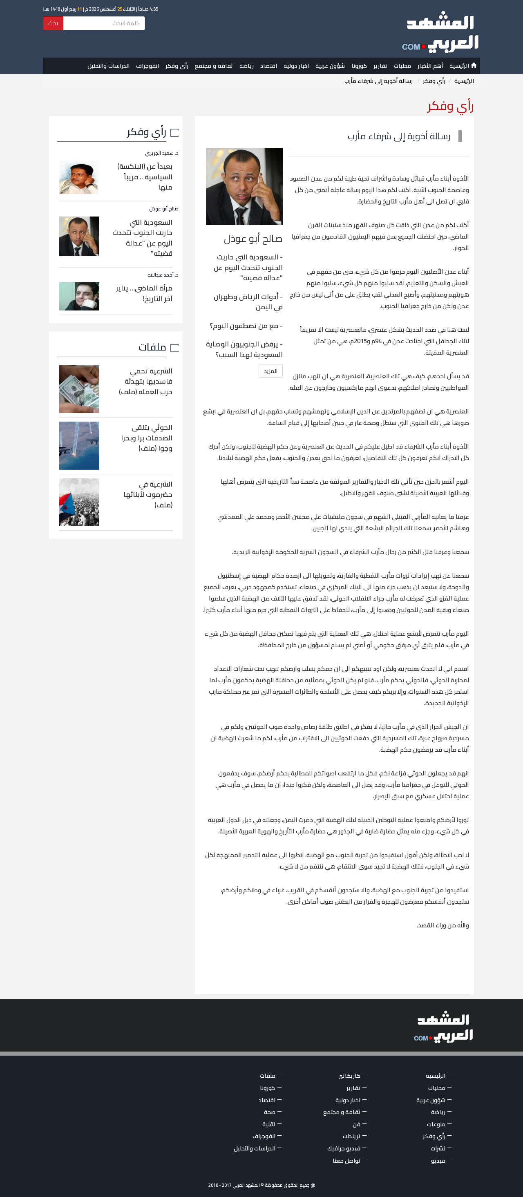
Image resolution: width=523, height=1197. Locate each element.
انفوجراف (147, 65)
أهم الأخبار (430, 65)
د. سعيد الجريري (162, 153)
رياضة (246, 65)
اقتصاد (268, 65)
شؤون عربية (330, 65)
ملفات (152, 346)
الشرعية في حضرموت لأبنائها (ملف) (147, 494)
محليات (402, 65)
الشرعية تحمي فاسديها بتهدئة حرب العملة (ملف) (145, 381)
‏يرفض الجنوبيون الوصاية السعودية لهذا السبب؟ (244, 349)
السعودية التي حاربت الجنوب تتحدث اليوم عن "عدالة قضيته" (248, 267)
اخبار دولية (296, 65)
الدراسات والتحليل (108, 65)
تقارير (380, 65)
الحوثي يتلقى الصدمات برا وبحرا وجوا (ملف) (146, 438)
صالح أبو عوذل (164, 208)
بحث (53, 23)
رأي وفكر (176, 65)
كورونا (359, 65)
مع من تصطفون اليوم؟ (244, 325)
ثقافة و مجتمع (214, 65)
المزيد (270, 371)
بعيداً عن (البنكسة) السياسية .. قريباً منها (144, 177)
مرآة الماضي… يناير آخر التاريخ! (144, 293)
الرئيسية (460, 65)
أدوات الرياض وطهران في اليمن (248, 302)
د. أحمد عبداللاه (163, 274)
